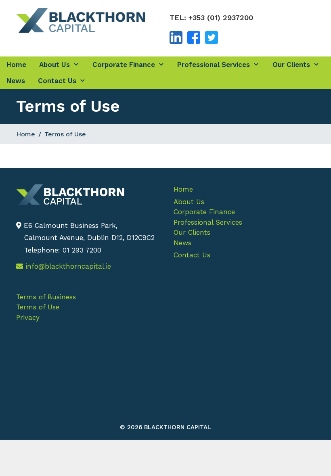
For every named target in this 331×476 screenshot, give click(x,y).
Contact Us (57, 81)
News (15, 81)
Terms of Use (37, 307)
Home (16, 65)
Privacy (28, 317)
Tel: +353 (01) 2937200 (211, 17)
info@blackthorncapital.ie (67, 266)
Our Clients (291, 65)
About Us (54, 65)
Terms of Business (46, 297)
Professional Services (213, 65)
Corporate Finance (123, 65)
